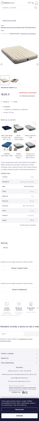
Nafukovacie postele (27, 181)
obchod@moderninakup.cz (19, 378)
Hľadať (35, 7)
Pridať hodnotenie (19, 268)
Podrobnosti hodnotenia (28, 33)
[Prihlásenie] (29, 3)
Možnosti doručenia (28, 96)
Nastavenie (19, 409)
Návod (5, 247)
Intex (2, 25)
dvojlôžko (31, 215)
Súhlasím (19, 416)
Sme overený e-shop (16, 386)
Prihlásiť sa (31, 334)
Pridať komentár (19, 289)
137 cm (32, 210)
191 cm (32, 191)
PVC (32, 196)
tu (25, 405)
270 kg (31, 201)
